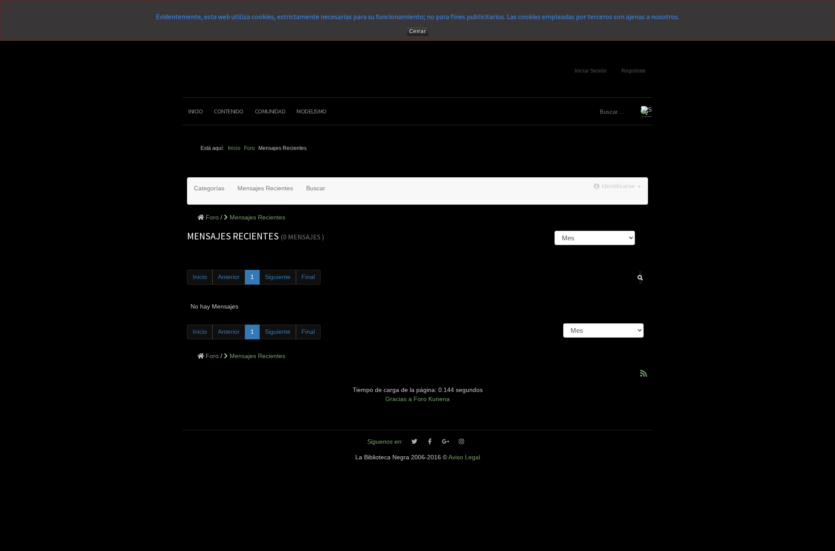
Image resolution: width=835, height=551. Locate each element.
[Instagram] (461, 442)
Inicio (195, 111)
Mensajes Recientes (265, 188)
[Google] (446, 442)
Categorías (209, 188)
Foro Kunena (432, 399)
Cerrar (417, 31)
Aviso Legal (464, 457)
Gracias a (398, 399)
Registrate (633, 71)
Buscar (315, 188)
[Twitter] (414, 442)
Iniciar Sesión (590, 71)
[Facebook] (430, 442)
